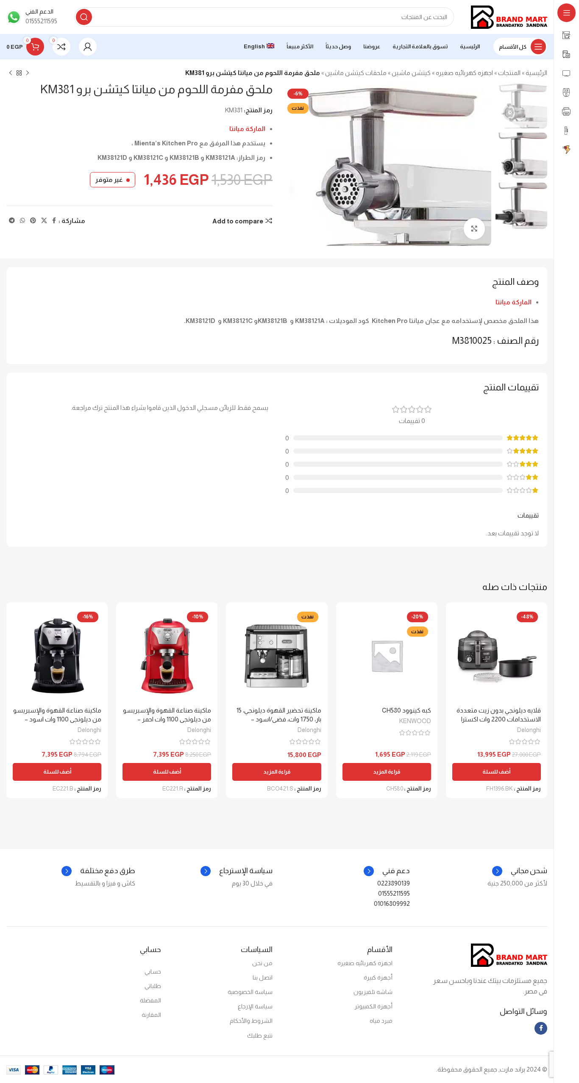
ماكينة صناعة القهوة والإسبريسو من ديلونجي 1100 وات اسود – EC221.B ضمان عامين (57, 719)
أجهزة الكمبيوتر (373, 1006)
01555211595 (394, 893)
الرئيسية (536, 72)
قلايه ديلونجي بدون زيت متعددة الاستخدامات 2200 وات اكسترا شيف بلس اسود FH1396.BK (499, 719)
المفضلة (150, 1000)
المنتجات (509, 72)
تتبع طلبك (260, 1035)
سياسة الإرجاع (255, 1006)
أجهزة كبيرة (378, 977)
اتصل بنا (263, 977)
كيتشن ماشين (411, 72)
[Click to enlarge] (474, 228)
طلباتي (153, 986)
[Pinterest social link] (33, 220)
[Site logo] (509, 16)
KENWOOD (415, 721)
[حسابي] (88, 46)
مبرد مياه (381, 1020)
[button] (496, 772)
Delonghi (529, 730)
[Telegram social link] (11, 220)
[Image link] (509, 954)
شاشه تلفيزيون (373, 991)
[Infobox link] (31, 17)
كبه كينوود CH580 (406, 710)
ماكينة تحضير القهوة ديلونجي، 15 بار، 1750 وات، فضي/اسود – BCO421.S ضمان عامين (279, 719)
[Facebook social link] (54, 220)
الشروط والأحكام (251, 1020)
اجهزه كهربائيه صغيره (464, 72)
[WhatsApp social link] (22, 220)
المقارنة (151, 1014)
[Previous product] (27, 73)
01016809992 (392, 903)
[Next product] (10, 73)
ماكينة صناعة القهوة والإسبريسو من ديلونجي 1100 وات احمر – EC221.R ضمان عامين (167, 719)
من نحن (262, 963)
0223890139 (393, 883)
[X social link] (44, 220)
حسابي (153, 971)
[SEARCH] (84, 17)
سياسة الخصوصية (250, 991)
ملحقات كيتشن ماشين (356, 72)
